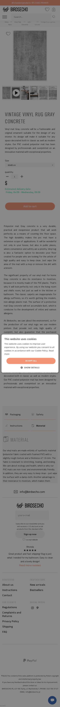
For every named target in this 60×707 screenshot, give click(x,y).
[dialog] (30, 353)
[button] (30, 367)
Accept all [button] (31, 361)
